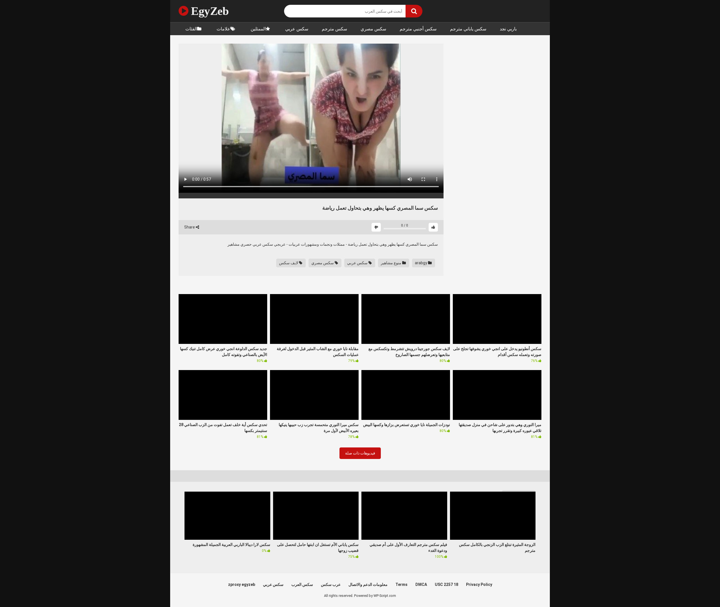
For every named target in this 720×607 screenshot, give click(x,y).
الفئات (191, 29)
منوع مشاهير (391, 263)
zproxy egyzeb (241, 584)
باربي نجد (508, 29)
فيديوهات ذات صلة (360, 453)
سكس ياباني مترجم (468, 29)
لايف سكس (289, 263)
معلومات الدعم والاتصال (368, 584)
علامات (223, 29)
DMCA (421, 584)
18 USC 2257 (446, 584)
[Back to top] (701, 590)
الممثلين (258, 29)
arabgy (421, 263)
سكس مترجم (334, 29)
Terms (401, 584)
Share (190, 227)
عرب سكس (331, 584)
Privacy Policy (479, 584)
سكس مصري (373, 29)
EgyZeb (208, 11)
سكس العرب (302, 584)
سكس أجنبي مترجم (418, 29)
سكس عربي (296, 29)
